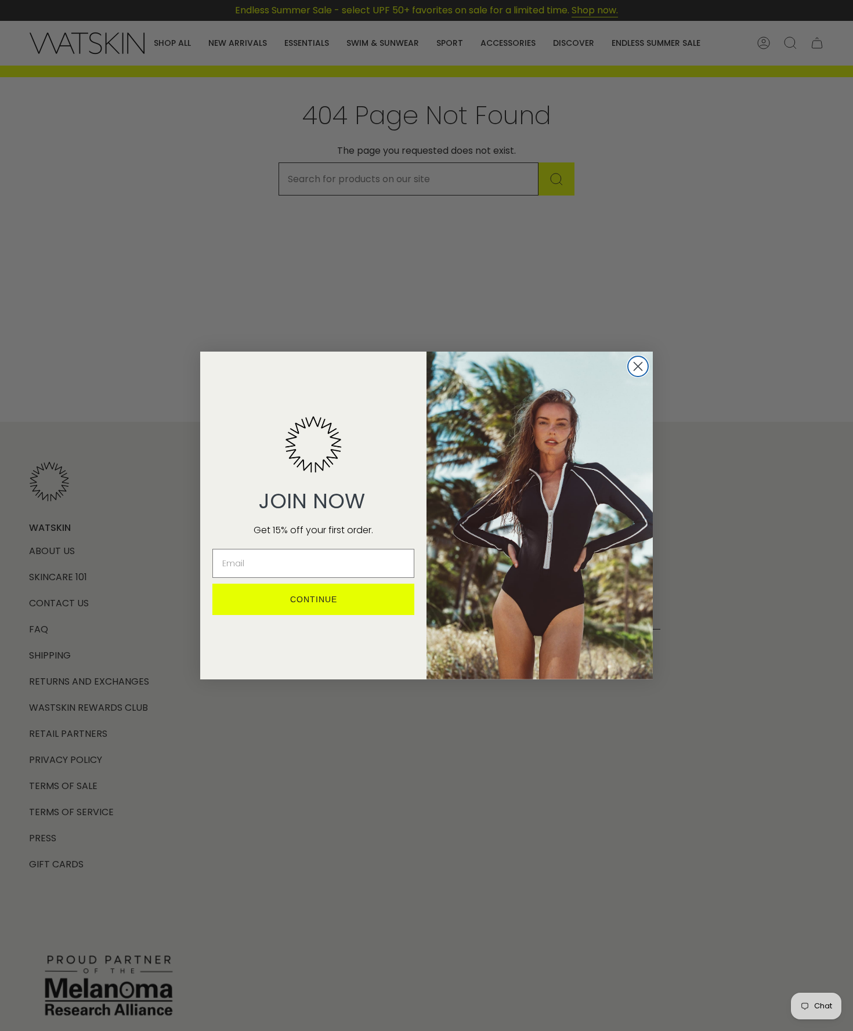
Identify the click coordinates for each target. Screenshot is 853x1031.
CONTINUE (313, 599)
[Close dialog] (638, 366)
